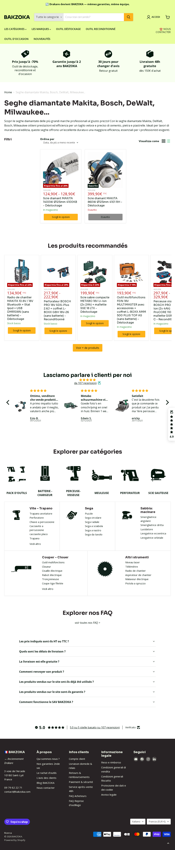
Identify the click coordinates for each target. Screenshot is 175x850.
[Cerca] (128, 17)
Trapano (34, 538)
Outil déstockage (68, 29)
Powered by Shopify (14, 840)
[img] (87, 379)
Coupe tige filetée (52, 583)
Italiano (136, 821)
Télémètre (131, 566)
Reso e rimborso (111, 762)
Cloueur (46, 566)
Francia (157, 821)
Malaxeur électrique (137, 579)
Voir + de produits (87, 348)
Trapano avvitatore (41, 513)
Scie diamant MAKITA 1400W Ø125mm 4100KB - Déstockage (60, 201)
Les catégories (14, 29)
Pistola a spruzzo (135, 583)
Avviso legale (109, 794)
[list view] (168, 141)
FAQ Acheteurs (77, 796)
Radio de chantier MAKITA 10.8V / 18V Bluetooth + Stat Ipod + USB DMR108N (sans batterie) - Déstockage (20, 308)
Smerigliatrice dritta (152, 525)
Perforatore (37, 517)
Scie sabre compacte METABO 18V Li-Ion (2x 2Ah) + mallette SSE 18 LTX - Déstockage (94, 305)
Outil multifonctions (53, 562)
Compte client (77, 758)
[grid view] (163, 141)
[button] (8, 402)
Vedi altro (35, 543)
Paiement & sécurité (81, 782)
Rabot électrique (52, 575)
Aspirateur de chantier (138, 575)
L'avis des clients (46, 777)
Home (8, 92)
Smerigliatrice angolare (148, 519)
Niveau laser (132, 562)
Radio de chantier (135, 570)
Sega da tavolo (93, 534)
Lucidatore (146, 529)
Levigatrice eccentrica (153, 533)
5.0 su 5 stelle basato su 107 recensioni (95, 727)
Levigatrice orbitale (151, 537)
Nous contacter (46, 787)
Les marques (41, 29)
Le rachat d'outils (47, 773)
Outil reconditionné (100, 29)
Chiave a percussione (42, 522)
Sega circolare (93, 517)
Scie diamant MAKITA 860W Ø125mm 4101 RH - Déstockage (105, 201)
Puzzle (89, 513)
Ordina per (47, 139)
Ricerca (8, 832)
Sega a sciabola (94, 526)
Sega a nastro (93, 530)
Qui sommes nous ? (48, 758)
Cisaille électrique (52, 570)
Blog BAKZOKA (45, 782)
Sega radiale (92, 522)
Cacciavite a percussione (37, 528)
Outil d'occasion (16, 39)
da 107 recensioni (85, 383)
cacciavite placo (39, 534)
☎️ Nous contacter (163, 30)
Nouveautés (42, 39)
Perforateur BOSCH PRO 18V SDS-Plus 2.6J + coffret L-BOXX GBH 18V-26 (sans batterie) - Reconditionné (57, 310)
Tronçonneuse (50, 579)
